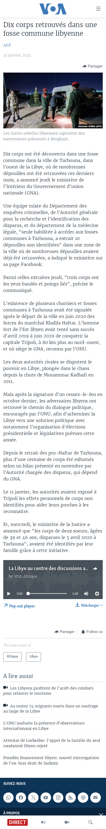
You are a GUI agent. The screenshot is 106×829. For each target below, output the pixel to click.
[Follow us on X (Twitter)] (33, 797)
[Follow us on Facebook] (21, 797)
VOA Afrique (25, 576)
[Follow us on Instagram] (58, 797)
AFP (7, 45)
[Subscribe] (95, 797)
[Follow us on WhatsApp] (8, 797)
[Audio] (43, 822)
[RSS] (71, 797)
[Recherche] (90, 822)
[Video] (67, 822)
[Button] (92, 66)
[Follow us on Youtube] (45, 797)
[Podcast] (83, 797)
